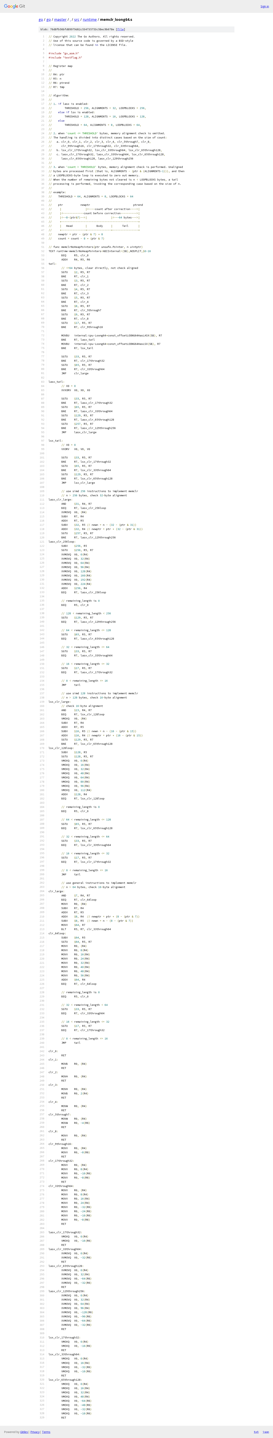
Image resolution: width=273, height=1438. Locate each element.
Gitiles (24, 1432)
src (76, 19)
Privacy (35, 1432)
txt (256, 1432)
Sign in (265, 6)
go (41, 19)
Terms (46, 1432)
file (120, 29)
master (60, 19)
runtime (90, 19)
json (266, 1432)
